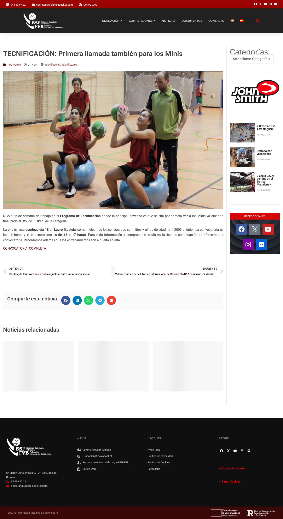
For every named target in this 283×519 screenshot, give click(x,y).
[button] (65, 300)
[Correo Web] (80, 4)
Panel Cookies (231, 481)
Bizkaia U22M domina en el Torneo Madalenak (265, 180)
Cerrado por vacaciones (264, 152)
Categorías (249, 51)
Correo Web (90, 4)
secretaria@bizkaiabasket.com (54, 4)
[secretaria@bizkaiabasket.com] (33, 4)
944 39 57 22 (18, 4)
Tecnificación (52, 64)
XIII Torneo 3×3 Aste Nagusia (266, 127)
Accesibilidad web (234, 468)
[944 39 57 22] (7, 4)
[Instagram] (248, 244)
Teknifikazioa (69, 64)
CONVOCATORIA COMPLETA (24, 248)
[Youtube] (268, 229)
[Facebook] (241, 229)
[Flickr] (261, 244)
